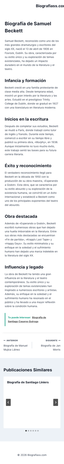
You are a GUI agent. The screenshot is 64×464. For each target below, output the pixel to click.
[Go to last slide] (8, 402)
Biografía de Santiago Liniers (28, 382)
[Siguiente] (55, 402)
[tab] (26, 430)
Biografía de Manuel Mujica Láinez (16, 345)
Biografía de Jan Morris (50, 345)
